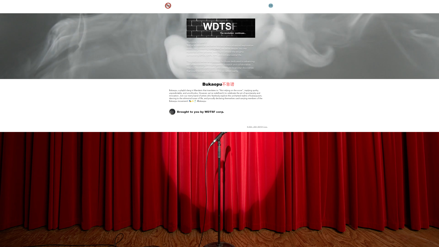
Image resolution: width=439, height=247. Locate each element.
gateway (216, 61)
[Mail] (270, 5)
